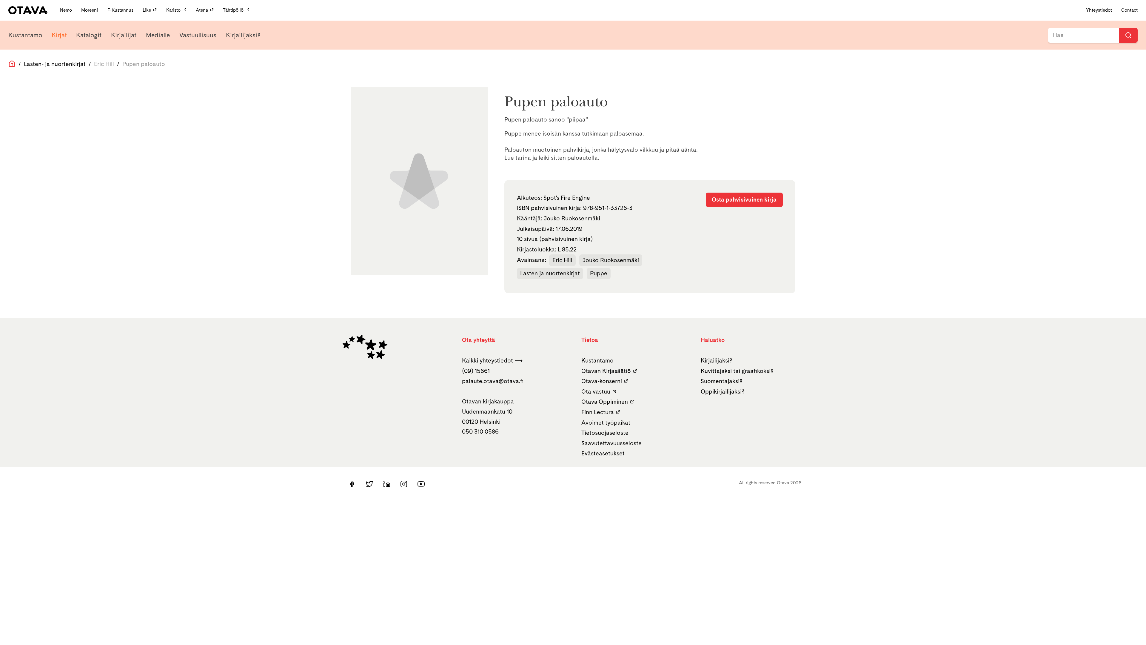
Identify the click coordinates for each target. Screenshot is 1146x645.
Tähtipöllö (233, 10)
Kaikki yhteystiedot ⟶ (492, 360)
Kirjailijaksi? (243, 35)
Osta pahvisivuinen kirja (744, 199)
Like (147, 10)
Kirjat (59, 35)
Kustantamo (25, 35)
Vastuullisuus (197, 35)
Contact (1129, 10)
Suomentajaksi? (722, 381)
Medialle (158, 35)
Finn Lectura (597, 412)
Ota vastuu (595, 391)
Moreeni (90, 10)
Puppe (598, 273)
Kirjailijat (123, 35)
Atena (202, 10)
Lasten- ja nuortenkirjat (55, 63)
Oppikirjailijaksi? (723, 391)
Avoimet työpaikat (605, 422)
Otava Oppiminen (604, 401)
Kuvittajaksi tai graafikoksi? (737, 370)
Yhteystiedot (1099, 10)
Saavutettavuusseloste (611, 443)
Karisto (173, 10)
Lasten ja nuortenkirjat (550, 273)
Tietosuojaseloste (605, 432)
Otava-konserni (601, 381)
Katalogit (88, 35)
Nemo (66, 10)
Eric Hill (562, 260)
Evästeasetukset (603, 453)
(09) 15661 (476, 370)
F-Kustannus (121, 10)
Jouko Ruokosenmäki (611, 260)
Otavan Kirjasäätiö (606, 370)
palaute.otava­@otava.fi (493, 381)
